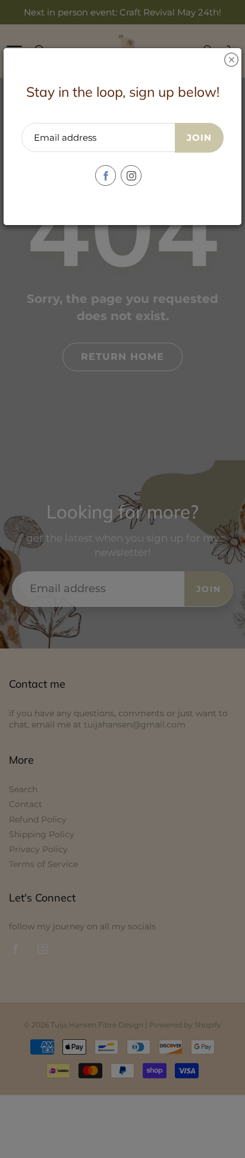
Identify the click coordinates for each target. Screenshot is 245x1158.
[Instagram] (131, 175)
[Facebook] (105, 175)
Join (199, 137)
